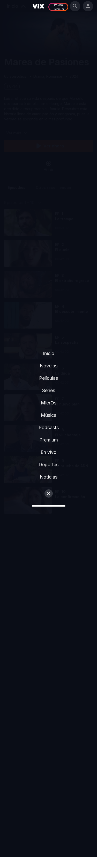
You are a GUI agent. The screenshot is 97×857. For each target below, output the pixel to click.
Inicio (48, 353)
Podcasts (49, 427)
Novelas (48, 365)
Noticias (48, 477)
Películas (48, 378)
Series (48, 390)
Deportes (48, 464)
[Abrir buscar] (75, 6)
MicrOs (48, 402)
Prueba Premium (58, 7)
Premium (48, 440)
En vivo (48, 452)
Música (48, 415)
